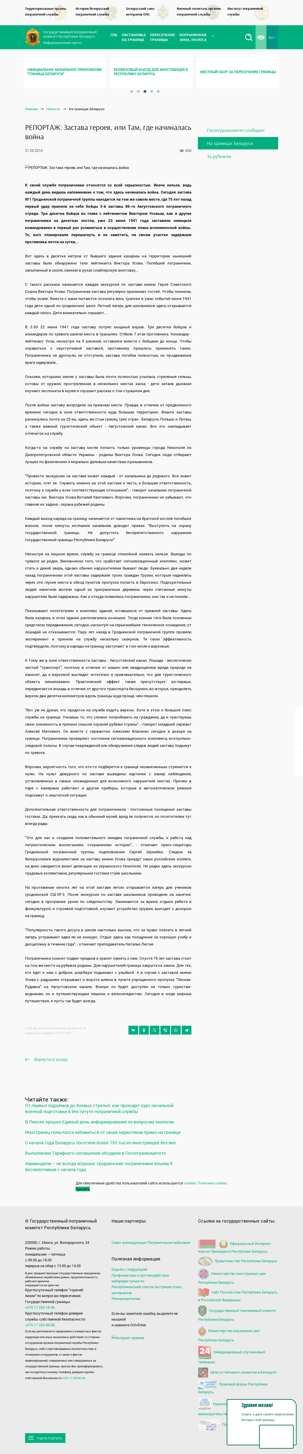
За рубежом (219, 156)
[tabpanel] (65, 71)
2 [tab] (138, 91)
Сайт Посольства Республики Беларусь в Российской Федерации (237, 1296)
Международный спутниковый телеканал (231, 1357)
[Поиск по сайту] (249, 37)
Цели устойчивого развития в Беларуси (242, 1372)
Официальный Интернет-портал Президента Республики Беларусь (234, 1247)
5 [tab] (158, 91)
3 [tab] (145, 91)
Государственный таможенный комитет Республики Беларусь (237, 1315)
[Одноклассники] (144, 1030)
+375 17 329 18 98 (40, 1307)
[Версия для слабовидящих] (261, 37)
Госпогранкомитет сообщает (236, 130)
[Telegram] (186, 1030)
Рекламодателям (126, 1298)
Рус (271, 37)
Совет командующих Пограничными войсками (151, 1242)
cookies (190, 1183)
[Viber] (165, 1030)
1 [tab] (132, 91)
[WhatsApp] (176, 1030)
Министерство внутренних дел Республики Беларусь (229, 1335)
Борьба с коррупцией (129, 1269)
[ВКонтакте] (133, 1030)
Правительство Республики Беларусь (245, 1261)
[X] (154, 1030)
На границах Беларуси (230, 143)
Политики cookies (212, 1183)
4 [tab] (152, 91)
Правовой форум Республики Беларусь (233, 1388)
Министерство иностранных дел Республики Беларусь (232, 1278)
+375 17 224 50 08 (40, 1325)
